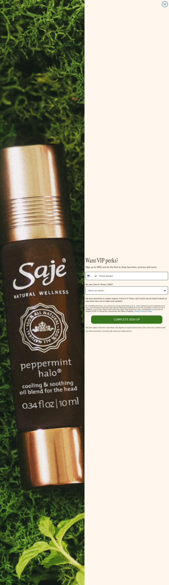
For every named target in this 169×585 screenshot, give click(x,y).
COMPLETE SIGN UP (127, 319)
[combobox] (92, 276)
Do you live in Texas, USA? (99, 284)
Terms (149, 311)
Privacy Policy (140, 311)
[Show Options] (165, 290)
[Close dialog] (165, 4)
